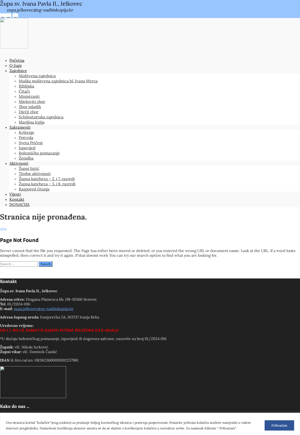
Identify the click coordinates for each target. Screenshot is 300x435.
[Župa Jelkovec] (14, 47)
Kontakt (16, 199)
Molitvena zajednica (37, 75)
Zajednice (18, 70)
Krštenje (26, 132)
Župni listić (29, 168)
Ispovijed (27, 147)
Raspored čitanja (34, 189)
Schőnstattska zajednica (41, 117)
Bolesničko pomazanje (39, 153)
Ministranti (29, 96)
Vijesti (15, 194)
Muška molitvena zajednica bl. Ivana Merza (58, 81)
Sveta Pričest (31, 142)
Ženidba (26, 158)
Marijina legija (32, 122)
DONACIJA (19, 204)
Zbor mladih (30, 106)
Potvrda (26, 137)
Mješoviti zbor (32, 101)
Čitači (24, 91)
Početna (16, 60)
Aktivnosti (18, 163)
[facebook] (3, 15)
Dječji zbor (28, 111)
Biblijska (26, 86)
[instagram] (8, 15)
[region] (150, 424)
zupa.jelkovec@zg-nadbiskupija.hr (44, 308)
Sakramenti (19, 127)
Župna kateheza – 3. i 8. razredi (47, 183)
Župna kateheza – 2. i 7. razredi (47, 178)
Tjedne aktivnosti (35, 173)
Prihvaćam (279, 425)
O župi (15, 65)
